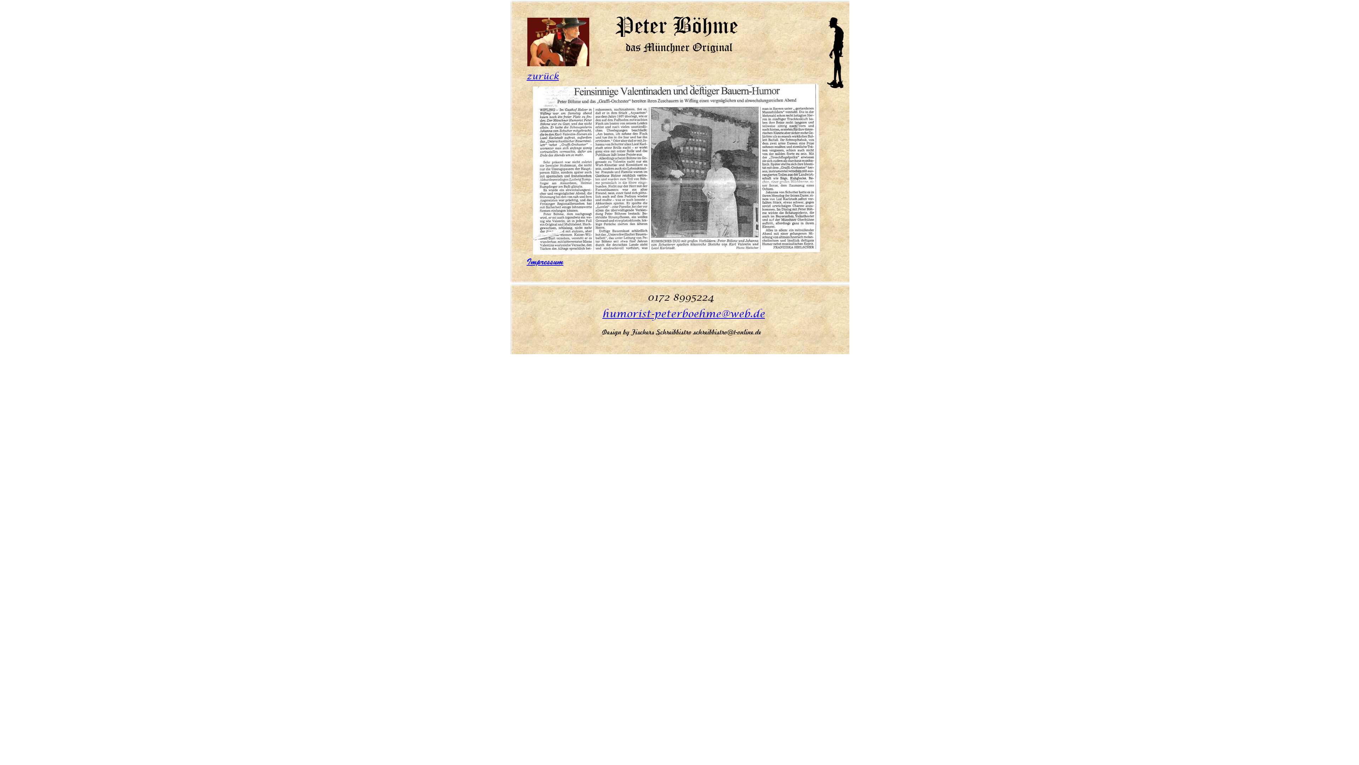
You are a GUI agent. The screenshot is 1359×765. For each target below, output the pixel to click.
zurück (543, 76)
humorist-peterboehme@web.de (683, 314)
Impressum (545, 262)
